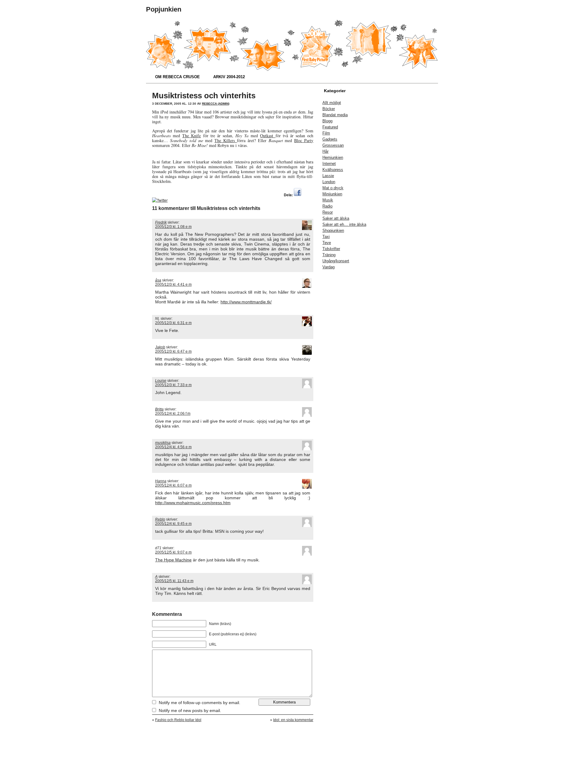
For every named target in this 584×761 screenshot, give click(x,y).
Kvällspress (332, 169)
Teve (326, 242)
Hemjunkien (332, 157)
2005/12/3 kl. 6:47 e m (173, 351)
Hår (325, 151)
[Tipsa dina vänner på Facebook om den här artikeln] (297, 194)
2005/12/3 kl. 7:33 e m (173, 385)
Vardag (328, 267)
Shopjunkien (333, 230)
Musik (327, 200)
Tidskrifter (331, 248)
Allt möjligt (331, 102)
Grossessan (333, 145)
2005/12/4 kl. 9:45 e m (173, 524)
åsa (158, 280)
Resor (327, 212)
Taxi (326, 236)
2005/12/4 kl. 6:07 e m (173, 485)
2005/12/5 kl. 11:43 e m (174, 581)
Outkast (267, 135)
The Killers (225, 140)
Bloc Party (303, 140)
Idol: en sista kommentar (293, 720)
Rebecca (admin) (215, 103)
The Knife (191, 135)
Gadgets (329, 139)
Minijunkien (332, 194)
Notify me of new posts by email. (190, 710)
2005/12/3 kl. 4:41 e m (173, 284)
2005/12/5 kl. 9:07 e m (173, 552)
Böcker (328, 108)
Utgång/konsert (335, 261)
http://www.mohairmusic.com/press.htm (193, 502)
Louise (160, 381)
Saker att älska (335, 218)
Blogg (327, 121)
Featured (330, 127)
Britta (159, 409)
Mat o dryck (332, 188)
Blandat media (335, 115)
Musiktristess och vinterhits (203, 95)
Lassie (328, 175)
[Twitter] (160, 200)
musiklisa (163, 443)
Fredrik (161, 222)
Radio (327, 206)
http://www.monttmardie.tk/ (246, 301)
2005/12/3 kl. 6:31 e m (173, 323)
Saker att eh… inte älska (344, 224)
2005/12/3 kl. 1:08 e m (173, 227)
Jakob (160, 347)
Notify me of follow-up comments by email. (199, 702)
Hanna (160, 481)
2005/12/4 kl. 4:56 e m (173, 447)
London (328, 182)
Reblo (160, 519)
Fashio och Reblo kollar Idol (178, 720)
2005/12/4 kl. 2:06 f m (172, 413)
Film (326, 133)
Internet (329, 163)
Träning (328, 255)
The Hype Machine (173, 559)
